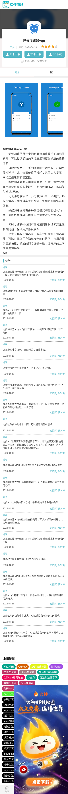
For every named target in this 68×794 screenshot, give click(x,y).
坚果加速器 (10, 672)
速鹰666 (8, 742)
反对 (60, 280)
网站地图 (9, 666)
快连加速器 (10, 693)
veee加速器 (10, 721)
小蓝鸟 (31, 677)
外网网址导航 (11, 704)
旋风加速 (56, 666)
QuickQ (22, 666)
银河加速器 (10, 715)
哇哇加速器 (10, 780)
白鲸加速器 (10, 775)
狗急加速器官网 (48, 672)
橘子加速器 (10, 764)
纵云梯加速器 (11, 737)
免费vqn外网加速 (13, 677)
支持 (52, 280)
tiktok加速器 (27, 672)
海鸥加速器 (10, 726)
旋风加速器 (27, 683)
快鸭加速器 (10, 699)
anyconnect (10, 710)
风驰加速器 (10, 683)
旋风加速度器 (39, 666)
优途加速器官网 (48, 677)
